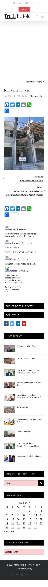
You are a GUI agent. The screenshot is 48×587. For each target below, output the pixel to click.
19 (6, 523)
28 (18, 527)
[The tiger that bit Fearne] (9, 361)
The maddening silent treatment (29, 456)
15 (24, 519)
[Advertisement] (24, 46)
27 (12, 527)
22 (24, 523)
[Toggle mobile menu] (42, 16)
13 (12, 519)
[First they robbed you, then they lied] (9, 386)
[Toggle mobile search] (37, 16)
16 (29, 519)
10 (35, 515)
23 (29, 523)
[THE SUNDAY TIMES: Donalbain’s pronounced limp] (9, 447)
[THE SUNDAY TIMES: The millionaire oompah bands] (9, 373)
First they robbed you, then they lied (29, 383)
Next (39, 81)
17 (35, 519)
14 (18, 519)
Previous (30, 81)
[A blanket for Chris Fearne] (9, 349)
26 (6, 527)
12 (6, 519)
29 (24, 527)
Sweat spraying (22, 407)
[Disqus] (24, 258)
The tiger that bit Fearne (26, 358)
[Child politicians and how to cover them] (9, 422)
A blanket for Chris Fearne (27, 346)
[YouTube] (24, 323)
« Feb (6, 531)
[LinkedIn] (18, 323)
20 (12, 523)
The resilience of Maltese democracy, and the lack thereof (29, 396)
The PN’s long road (24, 431)
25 (41, 523)
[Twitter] (12, 323)
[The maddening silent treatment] (9, 459)
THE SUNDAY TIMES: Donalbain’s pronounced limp (28, 444)
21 (18, 523)
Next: (24, 191)
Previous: (31, 178)
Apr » (13, 531)
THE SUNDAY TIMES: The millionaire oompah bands (28, 371)
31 (35, 527)
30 (29, 527)
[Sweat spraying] (9, 410)
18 (41, 519)
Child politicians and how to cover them (30, 420)
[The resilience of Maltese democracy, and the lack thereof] (9, 398)
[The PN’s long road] (9, 434)
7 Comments (35, 96)
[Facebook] (6, 323)
